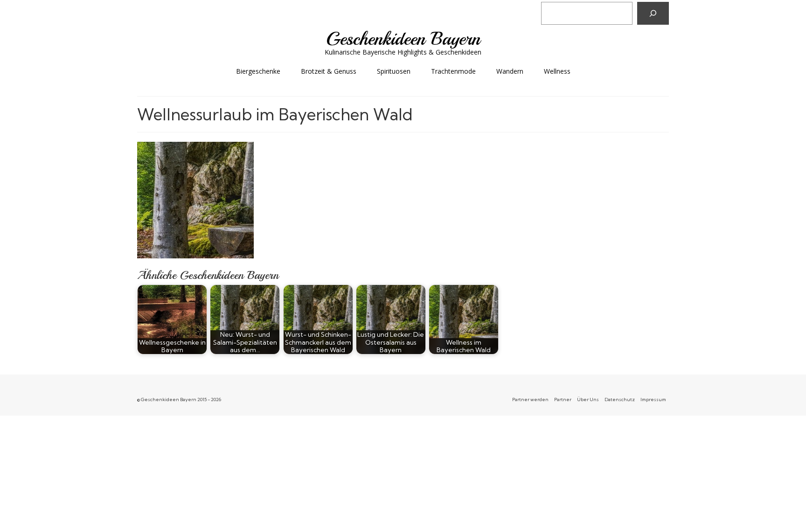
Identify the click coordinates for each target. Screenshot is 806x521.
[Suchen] (653, 13)
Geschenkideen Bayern (403, 38)
